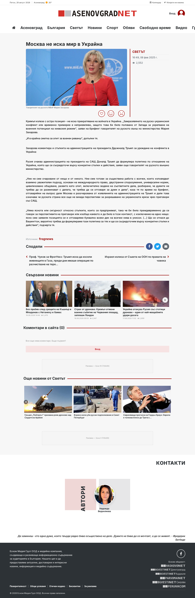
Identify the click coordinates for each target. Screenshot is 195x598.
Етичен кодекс (57, 586)
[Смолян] (168, 582)
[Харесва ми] (112, 113)
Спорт (112, 27)
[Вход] (181, 13)
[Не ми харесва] (122, 113)
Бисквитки (74, 586)
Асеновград (31, 27)
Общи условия (38, 586)
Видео (181, 27)
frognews (46, 239)
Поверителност (18, 586)
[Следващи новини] (165, 300)
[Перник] (174, 586)
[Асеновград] (97, 13)
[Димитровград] (168, 570)
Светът (76, 27)
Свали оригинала (36, 52)
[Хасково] (173, 566)
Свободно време (155, 27)
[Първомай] (172, 578)
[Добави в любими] (102, 113)
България (56, 27)
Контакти (170, 463)
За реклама (90, 586)
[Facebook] (181, 553)
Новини (95, 27)
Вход (172, 13)
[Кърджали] (170, 574)
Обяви (129, 27)
